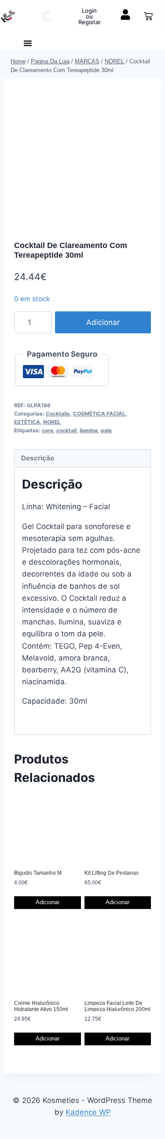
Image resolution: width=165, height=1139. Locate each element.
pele (106, 430)
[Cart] (148, 16)
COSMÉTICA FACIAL (99, 413)
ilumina (89, 430)
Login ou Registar (89, 16)
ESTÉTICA (27, 422)
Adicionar (103, 322)
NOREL (52, 422)
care (47, 430)
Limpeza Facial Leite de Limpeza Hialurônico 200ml (117, 1006)
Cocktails (58, 413)
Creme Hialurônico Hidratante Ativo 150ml (41, 1006)
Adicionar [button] (47, 902)
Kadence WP (88, 1112)
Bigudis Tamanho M (38, 873)
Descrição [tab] (37, 458)
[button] (27, 43)
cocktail (66, 430)
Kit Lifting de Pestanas (111, 873)
